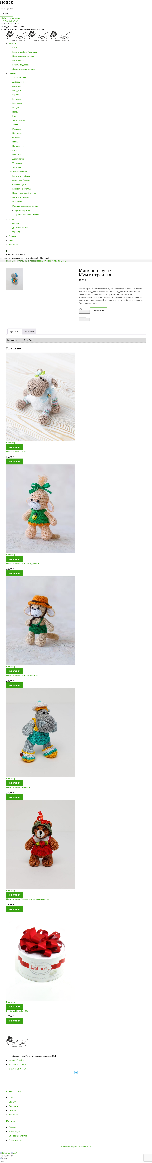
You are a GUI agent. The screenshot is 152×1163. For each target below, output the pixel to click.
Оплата (12, 1102)
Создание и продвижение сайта (76, 1147)
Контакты (13, 1115)
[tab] (14, 331)
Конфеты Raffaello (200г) (17, 1011)
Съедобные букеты (18, 1136)
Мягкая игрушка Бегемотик (18, 787)
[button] (14, 447)
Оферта (12, 1110)
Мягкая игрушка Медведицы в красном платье (27, 899)
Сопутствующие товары (25, 261)
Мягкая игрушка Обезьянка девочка (22, 563)
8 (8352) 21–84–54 (17, 1069)
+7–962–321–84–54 (18, 1065)
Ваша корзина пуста (15, 255)
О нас (11, 1098)
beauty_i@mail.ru (16, 1060)
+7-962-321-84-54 (9, 21)
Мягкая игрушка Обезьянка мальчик (22, 675)
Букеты (12, 1127)
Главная (10, 261)
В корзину (98, 310)
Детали (14, 331)
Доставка (13, 1106)
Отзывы (29, 331)
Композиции (14, 1132)
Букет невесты (16, 1140)
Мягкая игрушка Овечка (17, 452)
